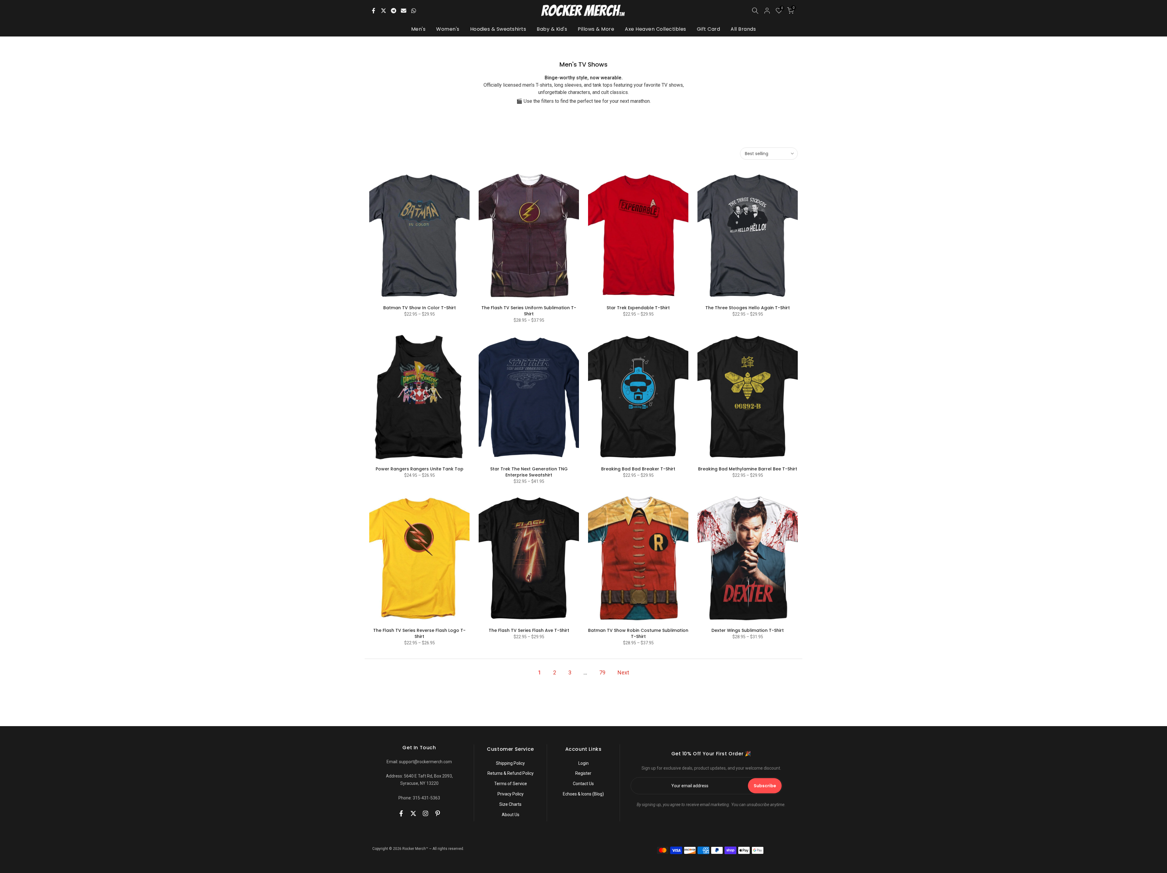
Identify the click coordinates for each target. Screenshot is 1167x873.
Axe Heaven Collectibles (655, 29)
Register (583, 773)
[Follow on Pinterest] (438, 813)
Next (623, 672)
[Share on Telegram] (393, 10)
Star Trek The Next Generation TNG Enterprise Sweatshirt (529, 472)
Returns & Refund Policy (510, 773)
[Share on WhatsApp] (413, 10)
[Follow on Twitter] (413, 813)
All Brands (743, 29)
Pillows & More (596, 29)
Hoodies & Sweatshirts (498, 29)
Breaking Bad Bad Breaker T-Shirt (638, 469)
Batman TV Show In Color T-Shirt (419, 308)
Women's (448, 29)
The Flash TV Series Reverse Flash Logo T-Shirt (419, 633)
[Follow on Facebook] (401, 813)
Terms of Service (510, 783)
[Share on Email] (403, 10)
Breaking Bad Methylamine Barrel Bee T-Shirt (747, 469)
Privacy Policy (510, 794)
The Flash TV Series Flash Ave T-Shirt (529, 630)
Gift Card (708, 29)
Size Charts (510, 804)
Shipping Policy (510, 763)
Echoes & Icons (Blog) (583, 794)
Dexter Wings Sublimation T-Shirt (747, 630)
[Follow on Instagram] (425, 813)
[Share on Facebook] (373, 10)
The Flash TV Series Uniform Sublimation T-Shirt (528, 311)
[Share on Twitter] (383, 10)
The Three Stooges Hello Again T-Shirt (747, 308)
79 (602, 672)
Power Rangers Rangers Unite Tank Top (419, 469)
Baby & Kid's (552, 29)
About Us (510, 814)
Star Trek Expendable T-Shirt (638, 308)
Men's (418, 29)
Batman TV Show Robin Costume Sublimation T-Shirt (638, 633)
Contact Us (583, 783)
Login (583, 763)
